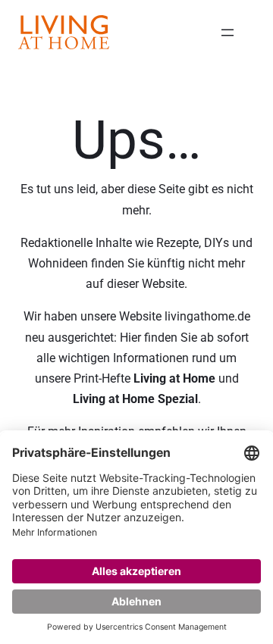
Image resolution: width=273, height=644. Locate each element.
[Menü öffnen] (227, 32)
